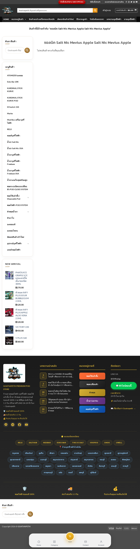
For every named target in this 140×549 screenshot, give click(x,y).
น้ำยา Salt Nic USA (15, 148)
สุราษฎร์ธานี (123, 453)
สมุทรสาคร (89, 459)
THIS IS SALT (78, 442)
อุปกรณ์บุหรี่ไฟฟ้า (14, 243)
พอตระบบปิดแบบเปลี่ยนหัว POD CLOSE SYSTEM (17, 188)
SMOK (107, 442)
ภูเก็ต (41, 453)
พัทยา (52, 453)
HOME (6, 19)
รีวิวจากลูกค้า (81, 19)
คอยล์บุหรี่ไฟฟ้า (13, 135)
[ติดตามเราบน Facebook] (126, 2)
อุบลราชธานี (15, 459)
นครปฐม (30, 459)
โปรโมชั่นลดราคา (97, 19)
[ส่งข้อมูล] (95, 10)
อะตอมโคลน (12, 230)
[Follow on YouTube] (136, 2)
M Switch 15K (13, 107)
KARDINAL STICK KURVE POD (15, 99)
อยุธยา (48, 466)
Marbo (10, 113)
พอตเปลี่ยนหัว (92, 384)
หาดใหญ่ (78, 453)
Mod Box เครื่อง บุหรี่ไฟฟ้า (15, 121)
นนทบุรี (43, 459)
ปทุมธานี (74, 459)
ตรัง (60, 472)
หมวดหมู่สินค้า (17, 19)
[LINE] (5, 424)
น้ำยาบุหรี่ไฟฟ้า (13, 155)
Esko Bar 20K (13, 82)
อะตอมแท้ (11, 224)
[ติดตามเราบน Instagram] (129, 2)
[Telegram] (12, 424)
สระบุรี (113, 466)
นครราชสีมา (93, 453)
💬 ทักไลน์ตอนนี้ (124, 385)
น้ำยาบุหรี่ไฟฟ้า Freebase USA (13, 172)
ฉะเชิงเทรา (61, 466)
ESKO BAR (61, 442)
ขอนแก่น (64, 453)
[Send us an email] (134, 2)
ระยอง (113, 459)
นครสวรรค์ (76, 466)
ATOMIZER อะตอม (15, 75)
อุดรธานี (107, 453)
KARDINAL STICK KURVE (15, 89)
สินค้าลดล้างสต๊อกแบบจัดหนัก (42, 19)
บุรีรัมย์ (93, 472)
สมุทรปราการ (58, 459)
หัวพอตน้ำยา (12, 211)
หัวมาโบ (10, 218)
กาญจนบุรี (48, 472)
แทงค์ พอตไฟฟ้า (14, 250)
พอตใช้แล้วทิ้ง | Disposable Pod (13, 197)
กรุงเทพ (15, 453)
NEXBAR (47, 442)
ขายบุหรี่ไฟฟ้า (129, 19)
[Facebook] (19, 424)
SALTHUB (33, 442)
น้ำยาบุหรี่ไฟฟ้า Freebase (13, 162)
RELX (9, 129)
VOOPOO (94, 442)
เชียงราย (15, 466)
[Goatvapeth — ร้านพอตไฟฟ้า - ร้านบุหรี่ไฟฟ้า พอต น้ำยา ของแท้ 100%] (7, 10)
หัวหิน (90, 466)
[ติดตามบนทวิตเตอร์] (131, 2)
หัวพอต (92, 392)
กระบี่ (70, 472)
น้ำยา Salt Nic (13, 142)
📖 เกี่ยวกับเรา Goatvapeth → (123, 408)
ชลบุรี (102, 459)
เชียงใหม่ (29, 453)
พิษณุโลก (126, 459)
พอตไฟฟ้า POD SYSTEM (17, 205)
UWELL (119, 442)
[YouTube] (26, 424)
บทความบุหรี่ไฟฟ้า (114, 19)
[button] (107, 10)
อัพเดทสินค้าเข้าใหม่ (65, 19)
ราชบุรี (125, 466)
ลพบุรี (81, 472)
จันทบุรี (102, 466)
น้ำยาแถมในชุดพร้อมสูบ (17, 180)
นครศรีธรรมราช (32, 466)
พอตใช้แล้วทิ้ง (92, 376)
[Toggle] (28, 197)
